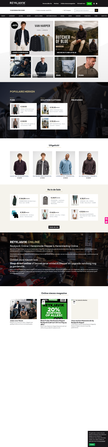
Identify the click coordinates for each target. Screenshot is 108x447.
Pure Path (76, 15)
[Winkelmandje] (96, 3)
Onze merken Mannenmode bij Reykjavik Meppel (82, 321)
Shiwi (59, 15)
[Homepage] (18, 3)
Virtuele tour (81, 3)
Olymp (17, 15)
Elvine (10, 15)
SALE (89, 3)
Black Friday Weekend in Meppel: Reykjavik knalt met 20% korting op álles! (54, 322)
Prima (92, 444)
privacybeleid (101, 441)
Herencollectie (47, 3)
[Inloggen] (94, 3)
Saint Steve (93, 15)
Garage (67, 15)
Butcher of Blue (40, 15)
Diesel (51, 15)
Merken (56, 3)
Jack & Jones (27, 15)
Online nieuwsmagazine (68, 3)
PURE (84, 15)
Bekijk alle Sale (54, 227)
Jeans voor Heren (16, 321)
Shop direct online (21, 263)
